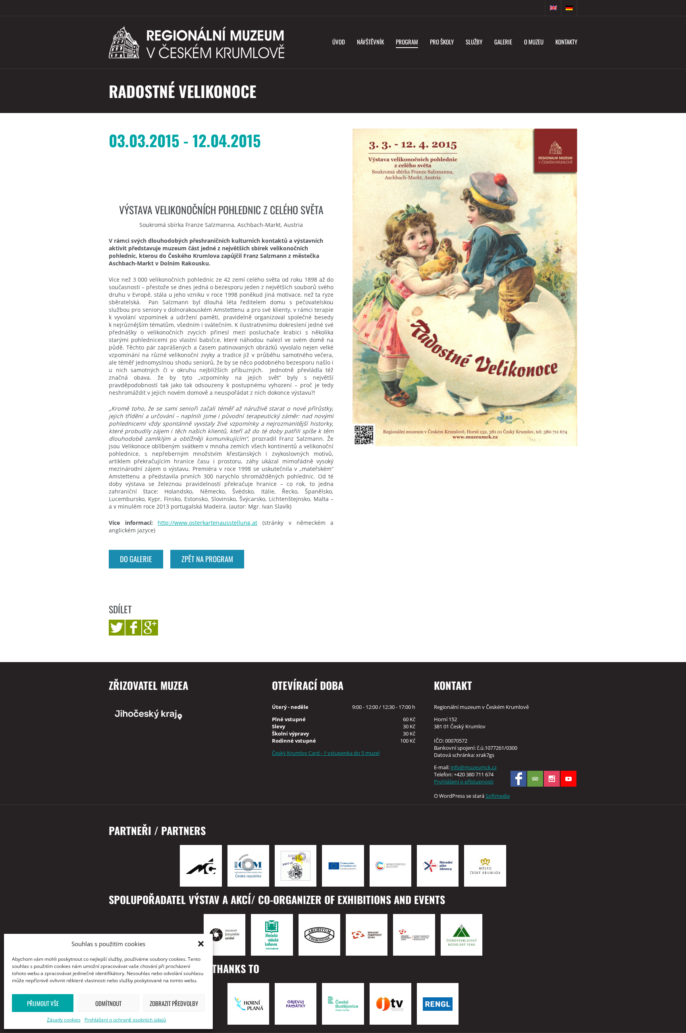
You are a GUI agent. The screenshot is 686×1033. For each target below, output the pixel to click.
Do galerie (136, 558)
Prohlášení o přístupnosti (463, 781)
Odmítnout (108, 1003)
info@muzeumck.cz (474, 767)
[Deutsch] (569, 8)
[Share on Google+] (150, 628)
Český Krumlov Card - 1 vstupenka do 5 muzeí (326, 753)
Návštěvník (370, 41)
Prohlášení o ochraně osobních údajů (125, 1019)
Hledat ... (537, 8)
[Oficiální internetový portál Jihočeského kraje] (181, 714)
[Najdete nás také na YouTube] (568, 779)
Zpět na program (207, 558)
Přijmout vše (43, 1003)
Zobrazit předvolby (174, 1003)
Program (407, 41)
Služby (474, 41)
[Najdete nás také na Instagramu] (552, 779)
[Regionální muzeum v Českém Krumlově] (196, 42)
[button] (201, 944)
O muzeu (533, 41)
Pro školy (442, 41)
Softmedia (498, 795)
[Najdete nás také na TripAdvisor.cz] (535, 779)
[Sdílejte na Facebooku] (133, 628)
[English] (553, 8)
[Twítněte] (117, 628)
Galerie (503, 41)
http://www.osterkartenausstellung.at (207, 522)
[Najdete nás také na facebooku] (518, 779)
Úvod (338, 41)
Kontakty (566, 41)
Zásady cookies (64, 1019)
